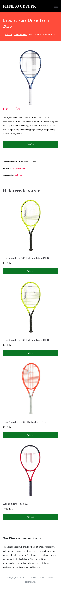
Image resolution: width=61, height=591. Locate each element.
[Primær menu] (55, 6)
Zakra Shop (30, 577)
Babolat (18, 175)
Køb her (30, 144)
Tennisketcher (20, 34)
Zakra (48, 577)
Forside (8, 34)
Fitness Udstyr (19, 6)
